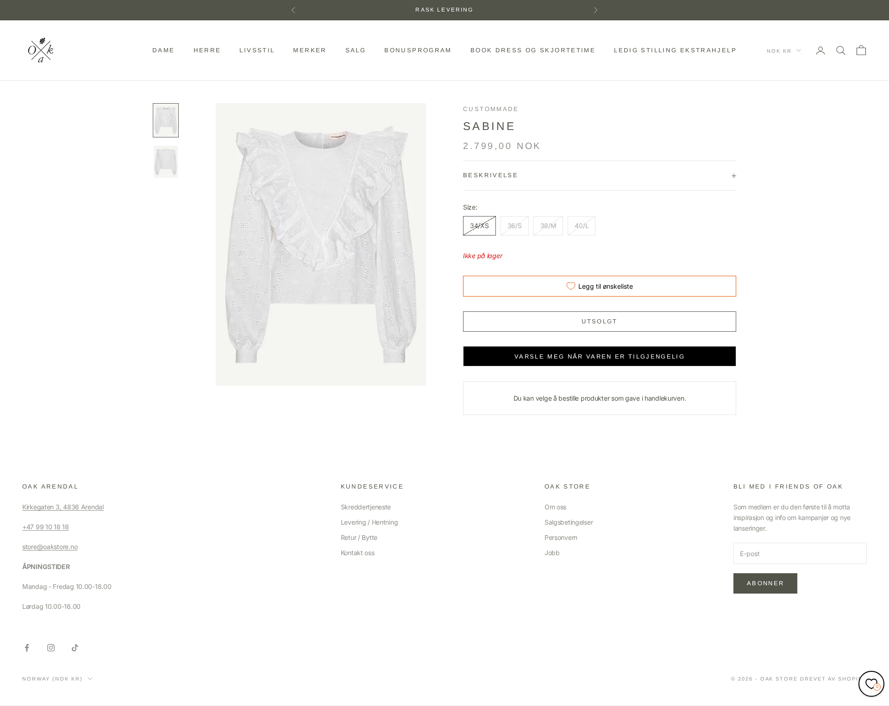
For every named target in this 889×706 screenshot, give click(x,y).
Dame (163, 50)
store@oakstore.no (49, 547)
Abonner (765, 583)
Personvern (561, 537)
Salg (355, 50)
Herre (207, 50)
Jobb (552, 553)
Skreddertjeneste (366, 507)
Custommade (491, 108)
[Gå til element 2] (166, 162)
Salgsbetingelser (569, 522)
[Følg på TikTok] (75, 647)
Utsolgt (599, 321)
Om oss (555, 507)
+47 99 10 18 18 (45, 527)
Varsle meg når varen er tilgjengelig (599, 356)
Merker (309, 50)
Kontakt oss (358, 553)
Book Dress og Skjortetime (532, 50)
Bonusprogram (418, 50)
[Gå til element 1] (166, 120)
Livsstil (257, 50)
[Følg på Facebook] (26, 647)
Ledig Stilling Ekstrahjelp (675, 50)
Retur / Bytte (359, 537)
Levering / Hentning (369, 522)
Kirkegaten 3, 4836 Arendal (63, 507)
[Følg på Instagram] (51, 647)
